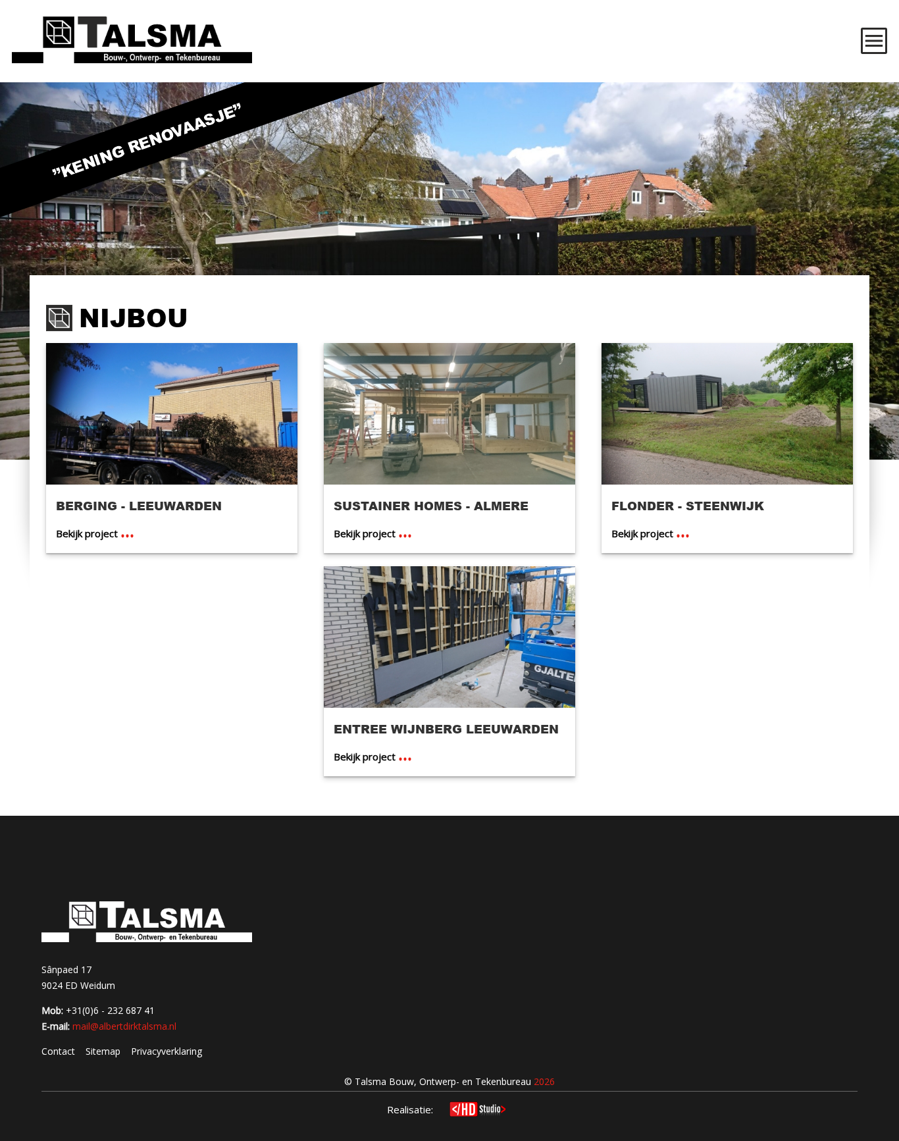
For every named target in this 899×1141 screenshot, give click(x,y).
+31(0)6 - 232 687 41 (110, 1010)
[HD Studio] (477, 1110)
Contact (58, 1051)
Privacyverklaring (166, 1051)
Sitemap (103, 1051)
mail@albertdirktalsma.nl (124, 1026)
